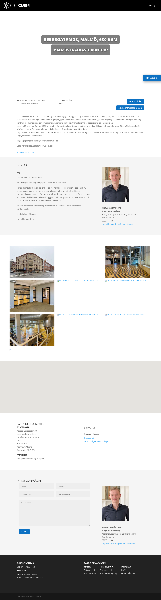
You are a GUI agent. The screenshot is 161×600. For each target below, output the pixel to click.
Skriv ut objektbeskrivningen (96, 441)
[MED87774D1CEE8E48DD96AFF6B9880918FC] (32, 330)
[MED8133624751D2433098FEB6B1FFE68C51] (127, 315)
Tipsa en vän (89, 438)
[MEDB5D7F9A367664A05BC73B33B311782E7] (127, 281)
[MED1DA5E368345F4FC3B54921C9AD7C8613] (79, 246)
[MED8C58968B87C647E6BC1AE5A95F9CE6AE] (127, 262)
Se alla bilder (135, 101)
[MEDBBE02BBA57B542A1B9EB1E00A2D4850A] (32, 296)
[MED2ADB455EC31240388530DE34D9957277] (32, 262)
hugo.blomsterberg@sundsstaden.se (118, 224)
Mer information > (26, 152)
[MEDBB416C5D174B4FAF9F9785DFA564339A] (79, 281)
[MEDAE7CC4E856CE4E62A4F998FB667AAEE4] (79, 315)
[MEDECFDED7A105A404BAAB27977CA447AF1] (32, 349)
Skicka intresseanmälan (130, 107)
